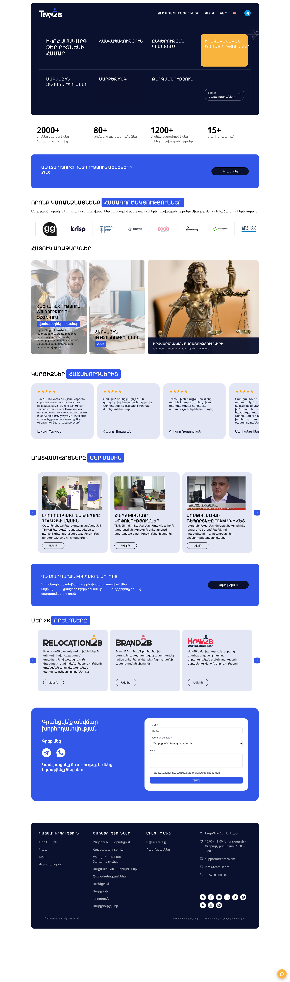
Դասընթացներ (158, 849)
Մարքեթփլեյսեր (105, 906)
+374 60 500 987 (216, 875)
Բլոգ (209, 13)
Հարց (153, 750)
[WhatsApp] (60, 752)
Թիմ (42, 857)
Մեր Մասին (48, 842)
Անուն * (154, 725)
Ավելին (53, 545)
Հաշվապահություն (108, 849)
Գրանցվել (230, 171)
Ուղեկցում (101, 884)
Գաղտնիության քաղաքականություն (225, 918)
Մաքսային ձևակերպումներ (115, 869)
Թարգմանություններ (109, 876)
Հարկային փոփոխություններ (117, 334)
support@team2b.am (220, 859)
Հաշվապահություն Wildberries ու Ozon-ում (58, 311)
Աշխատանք (156, 842)
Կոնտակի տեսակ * (161, 737)
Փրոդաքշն (101, 898)
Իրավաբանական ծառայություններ (107, 859)
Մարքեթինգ (102, 891)
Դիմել (196, 780)
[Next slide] (257, 512)
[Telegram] (46, 752)
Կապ (224, 13)
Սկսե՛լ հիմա (228, 585)
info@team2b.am (217, 867)
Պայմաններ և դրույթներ (185, 918)
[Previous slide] (33, 512)
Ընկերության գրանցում (111, 842)
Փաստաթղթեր (51, 864)
